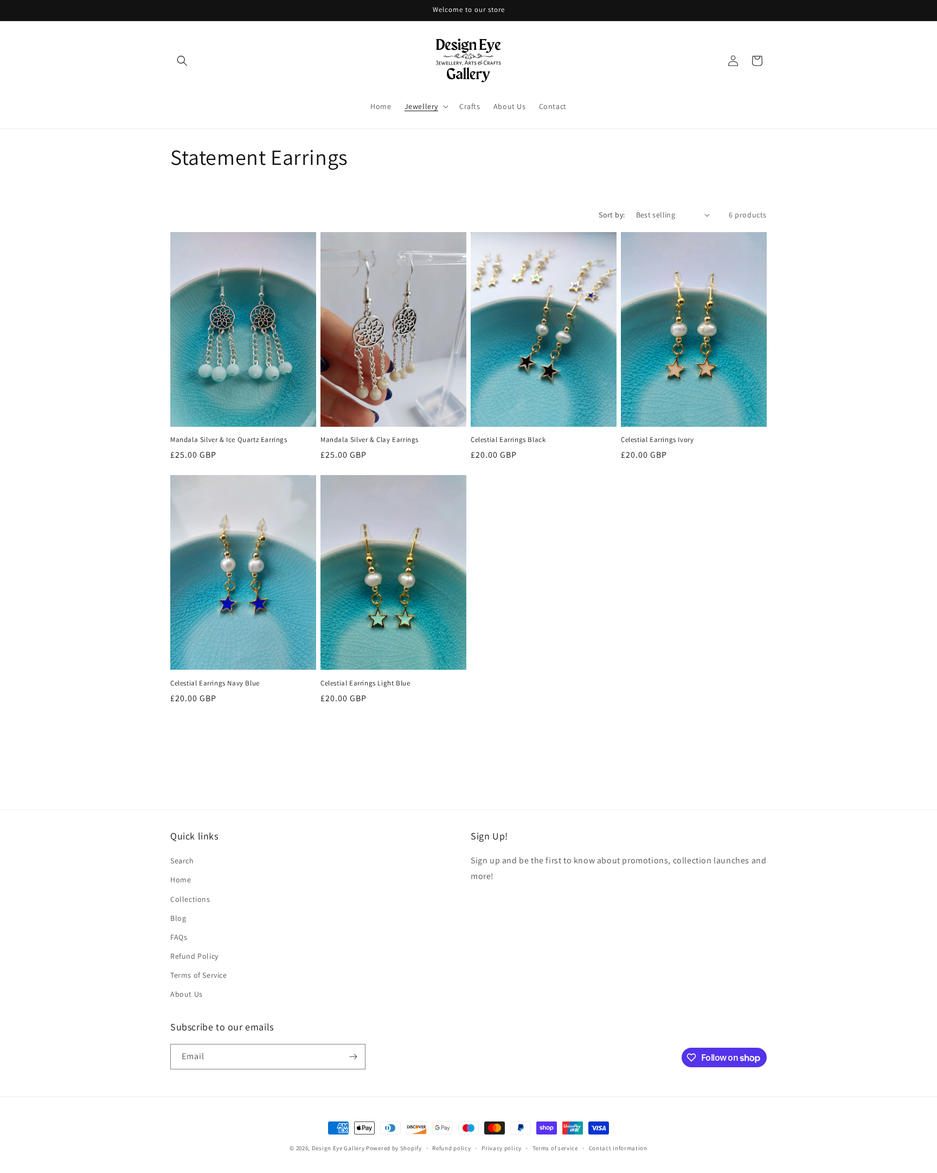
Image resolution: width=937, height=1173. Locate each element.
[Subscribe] (353, 1056)
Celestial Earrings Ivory (657, 439)
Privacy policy (502, 1148)
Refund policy (451, 1148)
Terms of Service (198, 975)
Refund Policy (194, 956)
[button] (182, 61)
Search (182, 861)
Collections (190, 899)
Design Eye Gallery (338, 1148)
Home (180, 879)
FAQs (178, 937)
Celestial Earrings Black (508, 439)
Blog (178, 918)
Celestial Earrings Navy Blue (215, 683)
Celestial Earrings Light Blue (365, 683)
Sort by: (612, 215)
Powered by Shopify (394, 1148)
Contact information (618, 1148)
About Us (186, 994)
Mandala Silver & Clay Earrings (369, 439)
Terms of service (555, 1148)
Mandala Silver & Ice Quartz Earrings (228, 439)
